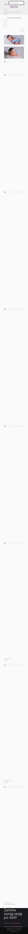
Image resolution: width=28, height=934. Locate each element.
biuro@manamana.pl (17, 926)
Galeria (5, 10)
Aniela (5, 660)
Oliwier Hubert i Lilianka (9, 904)
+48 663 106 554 (15, 923)
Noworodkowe (17, 18)
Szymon (6, 782)
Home (5, 8)
